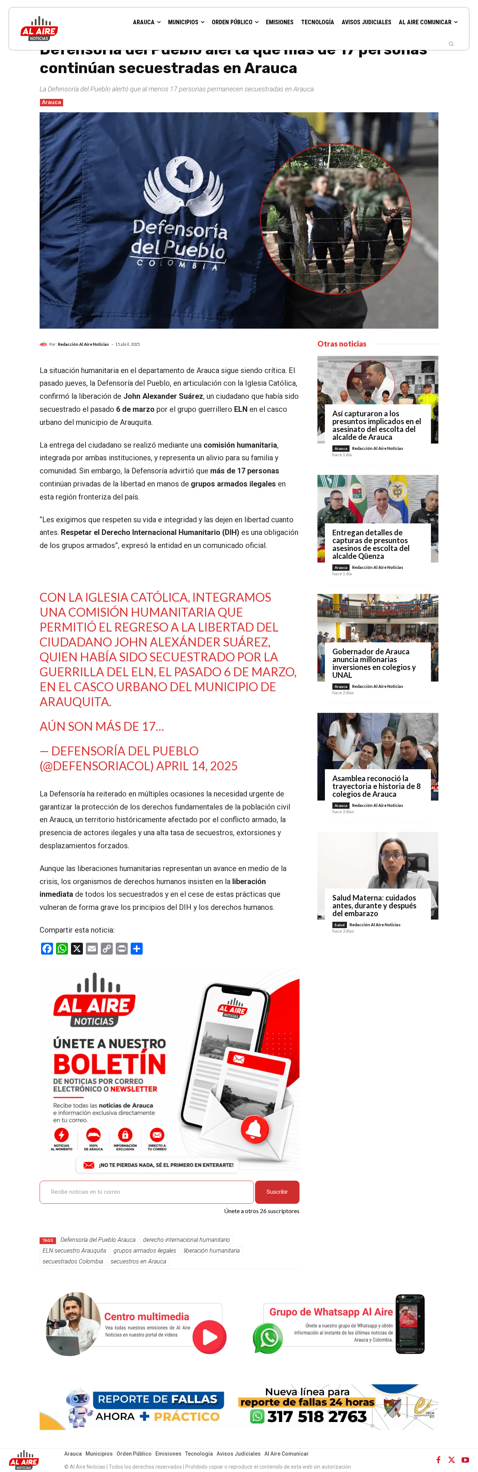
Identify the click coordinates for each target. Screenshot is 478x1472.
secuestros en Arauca (138, 1261)
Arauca (51, 102)
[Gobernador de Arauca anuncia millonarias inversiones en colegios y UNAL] (377, 638)
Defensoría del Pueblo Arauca (98, 1239)
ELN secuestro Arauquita (74, 1250)
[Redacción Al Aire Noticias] (44, 344)
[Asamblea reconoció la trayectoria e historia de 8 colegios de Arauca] (377, 757)
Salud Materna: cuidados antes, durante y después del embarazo (374, 905)
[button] (451, 43)
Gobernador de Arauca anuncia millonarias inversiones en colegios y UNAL (374, 663)
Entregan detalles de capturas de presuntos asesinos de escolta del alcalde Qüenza (371, 544)
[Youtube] (465, 1460)
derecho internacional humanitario (186, 1239)
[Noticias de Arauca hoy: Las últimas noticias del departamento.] (60, 28)
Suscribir (277, 1191)
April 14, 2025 (197, 765)
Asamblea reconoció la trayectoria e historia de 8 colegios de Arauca (376, 786)
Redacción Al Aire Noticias (83, 344)
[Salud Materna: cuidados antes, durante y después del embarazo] (377, 876)
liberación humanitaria (212, 1250)
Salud (340, 925)
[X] (452, 1460)
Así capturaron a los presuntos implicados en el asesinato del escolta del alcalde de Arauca (376, 425)
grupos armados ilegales (145, 1250)
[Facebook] (438, 1460)
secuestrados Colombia (73, 1261)
